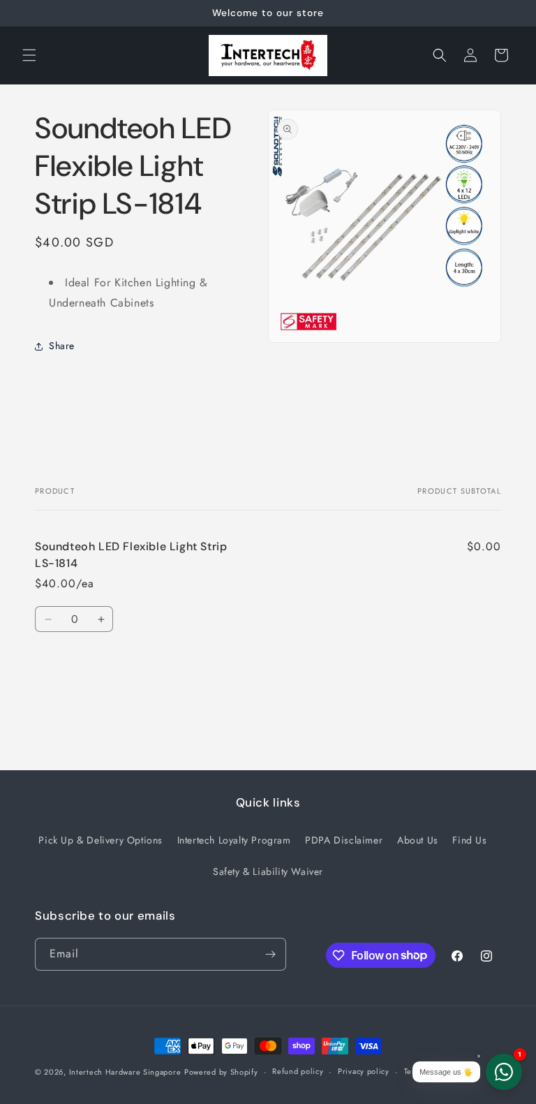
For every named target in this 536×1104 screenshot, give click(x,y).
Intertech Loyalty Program (234, 840)
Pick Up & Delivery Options (100, 840)
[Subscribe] (270, 954)
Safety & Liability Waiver (268, 871)
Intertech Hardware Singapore (125, 1071)
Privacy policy (363, 1071)
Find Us (469, 840)
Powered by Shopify (221, 1071)
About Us (417, 840)
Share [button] (62, 346)
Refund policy (297, 1071)
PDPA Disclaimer (343, 840)
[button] (29, 55)
